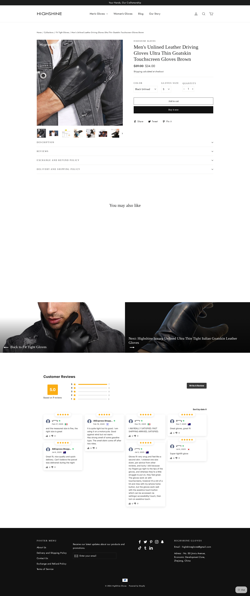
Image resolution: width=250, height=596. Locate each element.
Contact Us (42, 558)
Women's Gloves (123, 14)
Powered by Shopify (137, 586)
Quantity (189, 83)
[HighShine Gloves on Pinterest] (151, 541)
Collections (49, 32)
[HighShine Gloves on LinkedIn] (151, 548)
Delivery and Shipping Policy (58, 169)
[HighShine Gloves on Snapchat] (162, 541)
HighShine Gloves (145, 41)
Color (138, 83)
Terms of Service (45, 569)
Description (45, 142)
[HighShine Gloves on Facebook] (139, 541)
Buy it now (173, 109)
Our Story (154, 14)
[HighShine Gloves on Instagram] (156, 541)
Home (39, 32)
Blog (140, 14)
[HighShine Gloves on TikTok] (139, 548)
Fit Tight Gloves (62, 32)
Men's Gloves (98, 14)
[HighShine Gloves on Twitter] (145, 541)
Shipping (138, 71)
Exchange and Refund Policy (58, 160)
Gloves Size (170, 83)
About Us (41, 547)
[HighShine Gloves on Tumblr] (145, 548)
